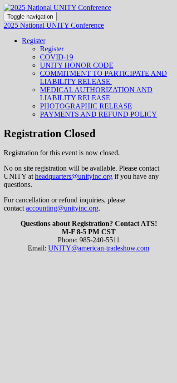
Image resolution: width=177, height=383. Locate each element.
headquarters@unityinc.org (74, 176)
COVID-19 (56, 57)
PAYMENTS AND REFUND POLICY (98, 114)
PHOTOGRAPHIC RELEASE (86, 106)
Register (33, 40)
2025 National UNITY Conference (54, 25)
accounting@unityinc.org (62, 208)
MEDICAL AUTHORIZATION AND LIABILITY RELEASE (96, 94)
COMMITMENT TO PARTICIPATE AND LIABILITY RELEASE (103, 77)
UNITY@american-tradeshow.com (98, 248)
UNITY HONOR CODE (76, 65)
